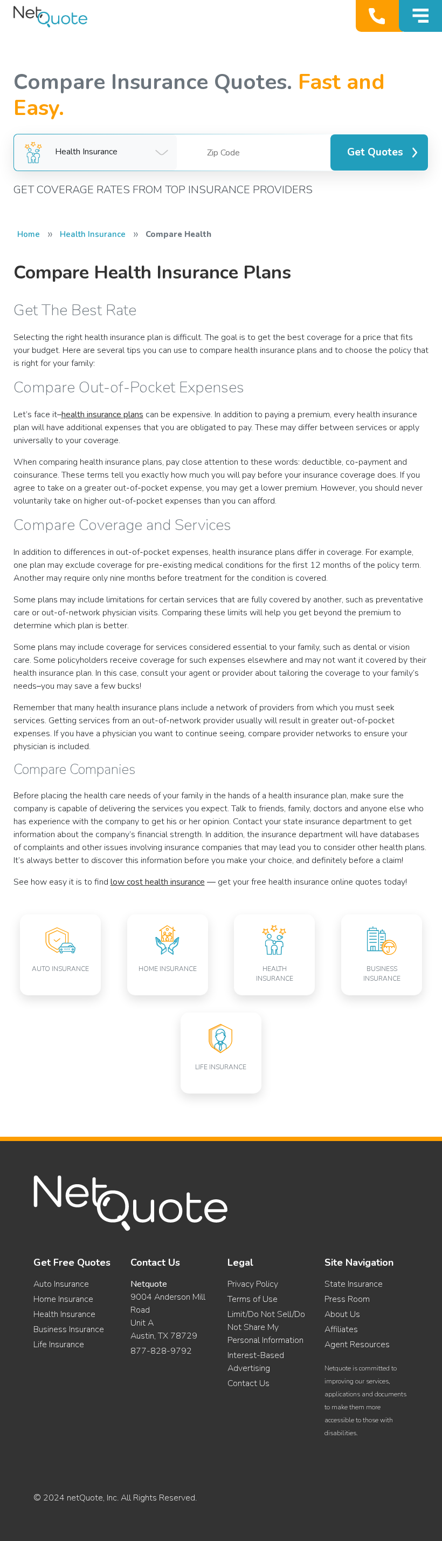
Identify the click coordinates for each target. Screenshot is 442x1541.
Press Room (347, 1299)
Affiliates (341, 1329)
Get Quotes (375, 152)
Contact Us (248, 1383)
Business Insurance (68, 1329)
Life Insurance (58, 1344)
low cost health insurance (157, 882)
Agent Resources (357, 1344)
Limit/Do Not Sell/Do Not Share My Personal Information (266, 1327)
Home (28, 234)
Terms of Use (252, 1299)
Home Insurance (63, 1299)
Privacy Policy (252, 1284)
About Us (342, 1314)
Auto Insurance (61, 1284)
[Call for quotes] (379, 16)
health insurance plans (102, 414)
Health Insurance (93, 234)
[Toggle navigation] (420, 16)
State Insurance (353, 1284)
